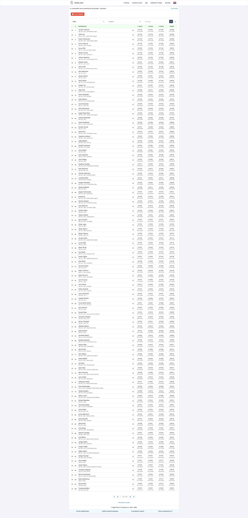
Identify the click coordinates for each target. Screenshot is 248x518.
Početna (126, 3)
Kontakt (167, 3)
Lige (146, 3)
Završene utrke (137, 3)
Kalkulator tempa (156, 3)
